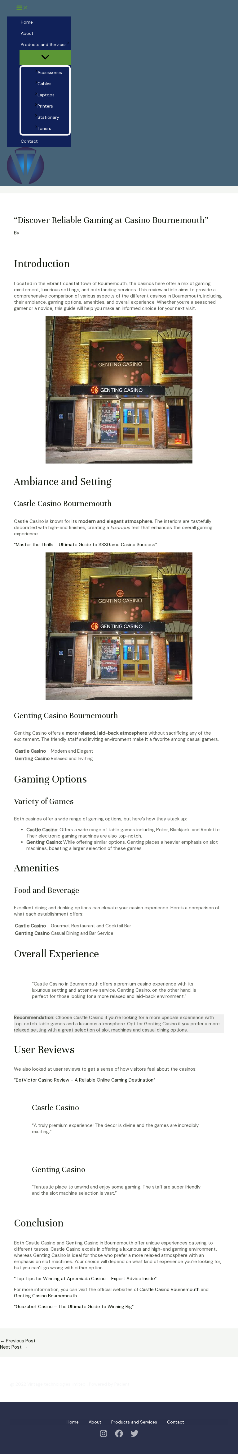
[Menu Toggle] (45, 57)
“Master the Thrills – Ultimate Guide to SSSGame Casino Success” (85, 545)
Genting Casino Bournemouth (45, 1296)
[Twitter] (134, 1436)
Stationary (48, 117)
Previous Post (18, 1341)
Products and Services (44, 44)
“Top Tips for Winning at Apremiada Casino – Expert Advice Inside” (85, 1279)
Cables (44, 83)
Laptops (46, 95)
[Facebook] (119, 1436)
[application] (68, 44)
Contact (29, 141)
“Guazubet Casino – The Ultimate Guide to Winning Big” (74, 1307)
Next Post (14, 1347)
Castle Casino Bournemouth (169, 1289)
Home (27, 22)
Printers (45, 106)
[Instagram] (103, 1436)
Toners (44, 128)
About (27, 33)
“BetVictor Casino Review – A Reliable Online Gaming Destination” (84, 1080)
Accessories (49, 72)
